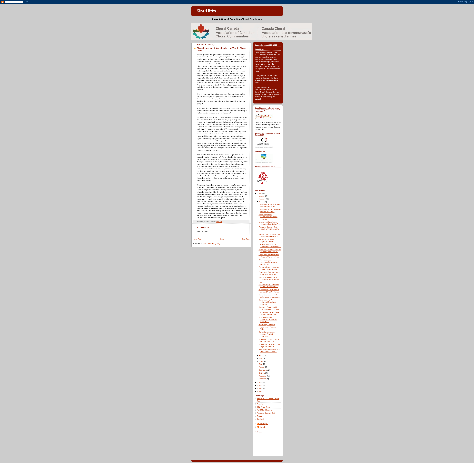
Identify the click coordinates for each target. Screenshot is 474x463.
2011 (259, 382)
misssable (262, 427)
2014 (259, 391)
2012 (259, 385)
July (261, 364)
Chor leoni (260, 419)
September (263, 370)
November (263, 376)
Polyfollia (260, 404)
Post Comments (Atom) (211, 244)
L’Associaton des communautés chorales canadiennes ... (268, 262)
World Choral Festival (264, 410)
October (262, 373)
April (261, 355)
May (261, 358)
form (274, 92)
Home (221, 239)
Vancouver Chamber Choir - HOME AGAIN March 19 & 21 (269, 229)
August (262, 367)
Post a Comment (202, 231)
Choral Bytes (207, 10)
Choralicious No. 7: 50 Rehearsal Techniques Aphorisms (267, 302)
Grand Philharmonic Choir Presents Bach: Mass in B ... (269, 280)
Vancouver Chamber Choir (266, 413)
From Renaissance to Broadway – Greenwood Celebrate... (268, 320)
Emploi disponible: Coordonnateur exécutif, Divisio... (268, 217)
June (261, 361)
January (262, 196)
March (261, 202)
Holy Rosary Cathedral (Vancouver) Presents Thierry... (267, 327)
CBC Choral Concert (264, 407)
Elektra (259, 416)
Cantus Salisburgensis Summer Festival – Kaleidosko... (267, 334)
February (262, 199)
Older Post (245, 239)
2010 (259, 193)
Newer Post (197, 239)
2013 (259, 388)
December (263, 379)
